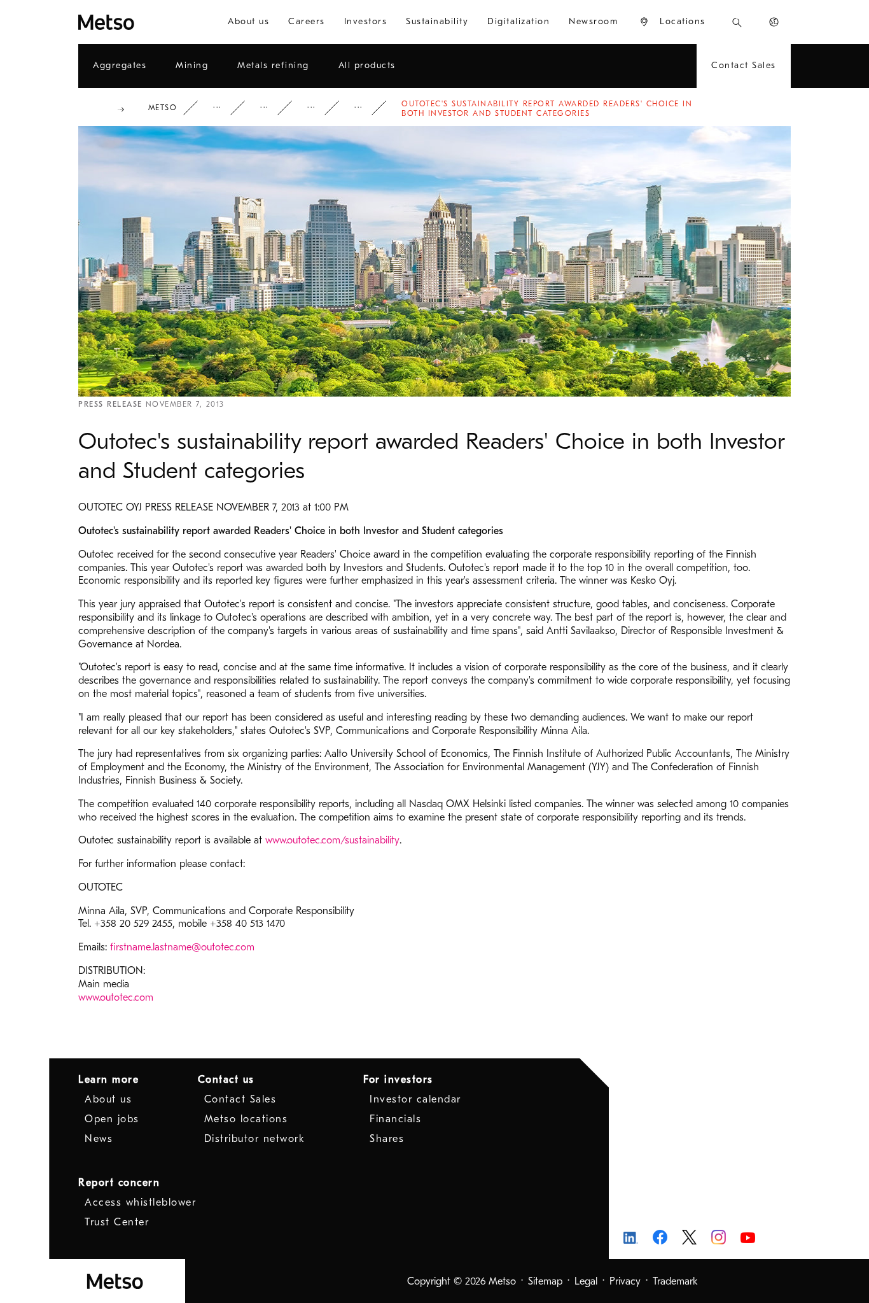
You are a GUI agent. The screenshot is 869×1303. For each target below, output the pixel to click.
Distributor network (254, 1139)
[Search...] (737, 22)
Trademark (675, 1281)
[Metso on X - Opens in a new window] (689, 1237)
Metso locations (246, 1119)
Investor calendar (415, 1099)
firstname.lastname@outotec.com (182, 947)
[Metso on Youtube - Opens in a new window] (747, 1237)
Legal (585, 1281)
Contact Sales (240, 1099)
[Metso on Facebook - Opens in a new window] (660, 1237)
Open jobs (112, 1119)
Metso (162, 107)
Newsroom (273, 108)
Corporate (226, 108)
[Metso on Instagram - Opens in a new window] (718, 1237)
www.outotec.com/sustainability (332, 840)
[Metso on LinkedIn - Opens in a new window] (630, 1237)
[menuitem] (248, 22)
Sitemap (545, 1281)
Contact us (226, 1079)
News (320, 108)
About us (108, 1099)
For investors (398, 1079)
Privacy (625, 1281)
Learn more (108, 1079)
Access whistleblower (140, 1202)
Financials (395, 1119)
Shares (387, 1139)
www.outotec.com (115, 997)
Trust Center (117, 1222)
